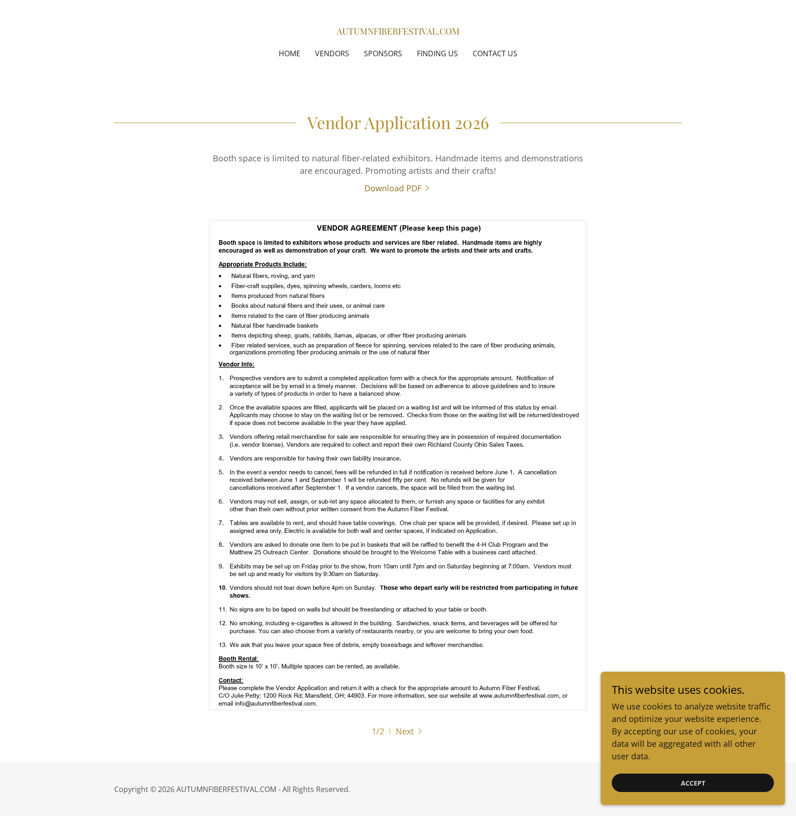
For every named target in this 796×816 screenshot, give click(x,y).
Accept (693, 783)
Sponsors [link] (383, 53)
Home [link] (289, 53)
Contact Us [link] (495, 53)
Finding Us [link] (437, 53)
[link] (398, 31)
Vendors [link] (332, 53)
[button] (410, 731)
